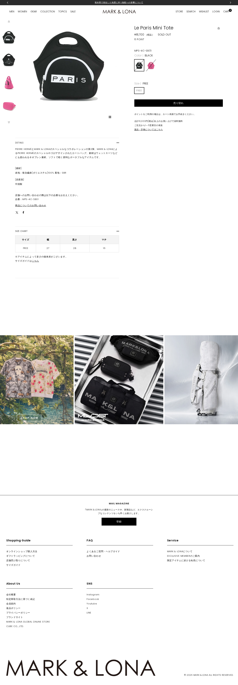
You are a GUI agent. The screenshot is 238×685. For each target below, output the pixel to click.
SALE (73, 11)
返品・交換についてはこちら (148, 129)
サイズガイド (13, 565)
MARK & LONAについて (180, 551)
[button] (9, 37)
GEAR (33, 11)
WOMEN (22, 11)
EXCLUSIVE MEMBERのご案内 (183, 556)
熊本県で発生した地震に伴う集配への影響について (119, 2)
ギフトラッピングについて (20, 556)
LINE (89, 612)
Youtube (92, 603)
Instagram (93, 594)
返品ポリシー (13, 608)
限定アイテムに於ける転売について (186, 560)
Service (173, 540)
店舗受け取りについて (18, 560)
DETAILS (19, 142)
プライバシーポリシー (18, 612)
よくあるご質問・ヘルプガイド (103, 551)
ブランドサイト (14, 617)
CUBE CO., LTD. (15, 626)
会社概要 (11, 594)
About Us (13, 584)
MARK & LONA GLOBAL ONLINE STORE (28, 621)
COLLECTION (47, 11)
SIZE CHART (21, 231)
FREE (139, 90)
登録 (118, 521)
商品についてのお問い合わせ (30, 205)
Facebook (93, 599)
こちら (35, 261)
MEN (11, 11)
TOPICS (62, 11)
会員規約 (11, 603)
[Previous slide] (9, 21)
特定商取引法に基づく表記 (20, 599)
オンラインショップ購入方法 (21, 551)
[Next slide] (9, 122)
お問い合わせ (94, 556)
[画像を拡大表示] (110, 117)
